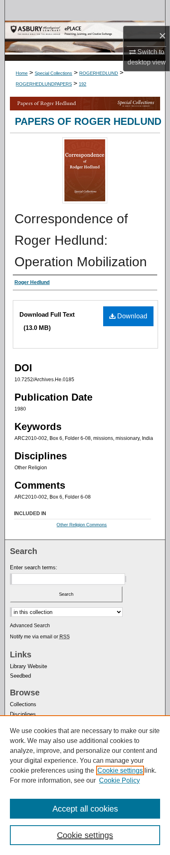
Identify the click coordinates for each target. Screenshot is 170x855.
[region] (85, 785)
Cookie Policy (119, 780)
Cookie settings (120, 770)
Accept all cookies (85, 808)
